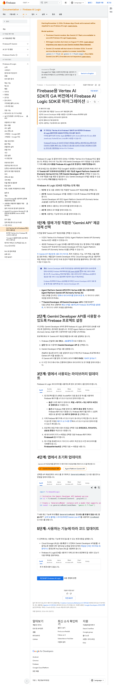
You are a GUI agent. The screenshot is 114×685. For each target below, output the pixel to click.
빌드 (33, 14)
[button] (13, 43)
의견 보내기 (94, 91)
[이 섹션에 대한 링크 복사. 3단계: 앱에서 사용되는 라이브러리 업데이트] (42, 378)
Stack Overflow (88, 629)
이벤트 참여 (61, 642)
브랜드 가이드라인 (89, 639)
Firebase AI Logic (32, 9)
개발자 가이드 (37, 625)
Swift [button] (41, 390)
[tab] (41, 390)
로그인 (109, 3)
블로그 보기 (61, 628)
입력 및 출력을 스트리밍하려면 (63, 517)
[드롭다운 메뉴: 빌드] (37, 14)
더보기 (25, 3)
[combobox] (51, 3)
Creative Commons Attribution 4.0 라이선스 (74, 603)
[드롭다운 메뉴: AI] (27, 14)
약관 (34, 680)
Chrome (35, 661)
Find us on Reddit (64, 631)
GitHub (35, 639)
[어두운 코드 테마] (95, 487)
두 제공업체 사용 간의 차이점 (52, 254)
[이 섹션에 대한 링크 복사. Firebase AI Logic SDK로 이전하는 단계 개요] (82, 185)
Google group (88, 632)
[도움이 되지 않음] (99, 85)
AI (23, 14)
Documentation (11, 9)
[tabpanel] (69, 421)
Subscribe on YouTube (65, 639)
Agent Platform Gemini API (75, 469)
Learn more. (72, 26)
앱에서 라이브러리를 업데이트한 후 (71, 295)
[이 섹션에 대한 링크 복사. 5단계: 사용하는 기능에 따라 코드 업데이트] (39, 533)
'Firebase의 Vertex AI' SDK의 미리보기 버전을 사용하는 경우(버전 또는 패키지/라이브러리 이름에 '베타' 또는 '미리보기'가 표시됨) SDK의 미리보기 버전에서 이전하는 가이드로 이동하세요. (70, 145)
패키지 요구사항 (63, 421)
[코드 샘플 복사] (99, 487)
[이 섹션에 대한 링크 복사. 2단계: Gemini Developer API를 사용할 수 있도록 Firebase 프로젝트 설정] (84, 321)
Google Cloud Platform (41, 668)
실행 (43, 14)
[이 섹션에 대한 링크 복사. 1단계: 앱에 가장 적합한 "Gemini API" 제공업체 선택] (53, 227)
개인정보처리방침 (43, 680)
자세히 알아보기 (90, 358)
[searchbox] (15, 21)
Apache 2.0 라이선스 (50, 605)
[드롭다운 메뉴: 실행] (47, 14)
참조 (53, 14)
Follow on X (62, 635)
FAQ (84, 643)
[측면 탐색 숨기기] (27, 681)
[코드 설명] (92, 487)
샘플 (60, 14)
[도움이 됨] (96, 85)
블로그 (90, 3)
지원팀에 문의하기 (89, 625)
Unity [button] (87, 390)
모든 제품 (36, 671)
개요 (4, 14)
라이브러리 (36, 636)
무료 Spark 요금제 (73, 271)
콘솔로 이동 (99, 3)
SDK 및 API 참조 (38, 629)
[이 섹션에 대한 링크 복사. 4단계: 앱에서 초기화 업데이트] (83, 457)
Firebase (40, 85)
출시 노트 (86, 636)
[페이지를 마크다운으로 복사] (95, 102)
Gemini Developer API (51, 469)
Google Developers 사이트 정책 (94, 605)
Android (35, 657)
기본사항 (12, 14)
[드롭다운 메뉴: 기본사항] (18, 14)
